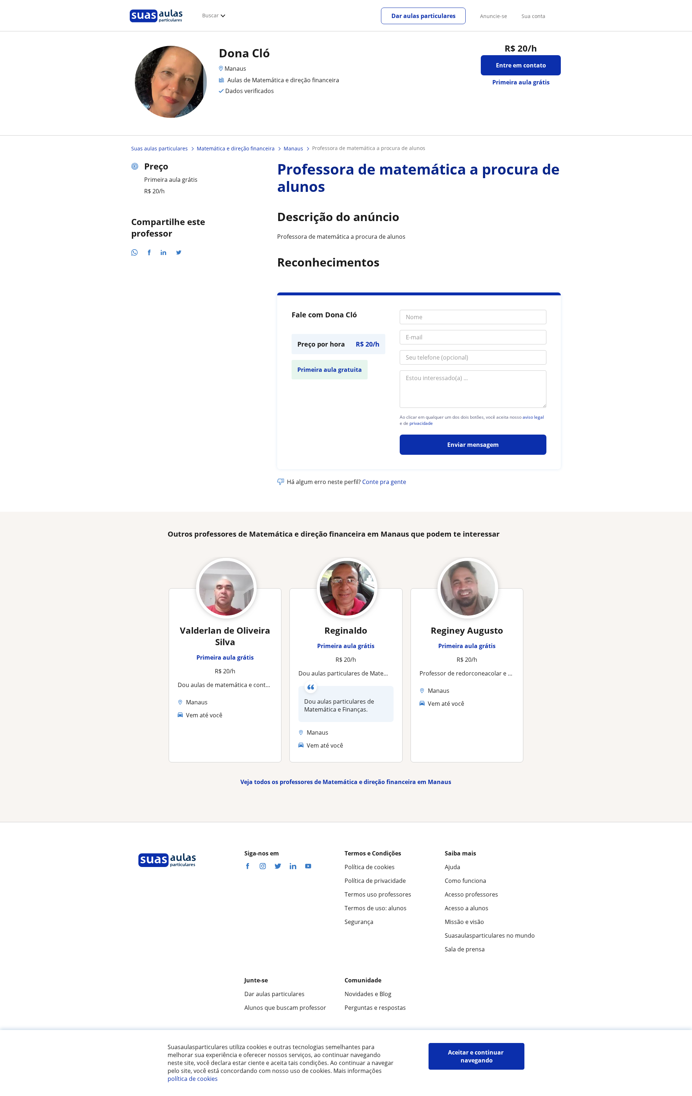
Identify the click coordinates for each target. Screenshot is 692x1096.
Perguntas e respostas (375, 1008)
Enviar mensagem (473, 445)
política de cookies (193, 1079)
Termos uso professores (378, 894)
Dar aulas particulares (423, 16)
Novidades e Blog (368, 994)
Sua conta (533, 16)
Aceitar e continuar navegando (476, 1056)
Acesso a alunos (466, 908)
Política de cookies (370, 867)
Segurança (359, 922)
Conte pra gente (384, 482)
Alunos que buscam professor (285, 1008)
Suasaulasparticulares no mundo (490, 935)
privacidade (421, 423)
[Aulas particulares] (156, 24)
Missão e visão (464, 922)
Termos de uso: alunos (376, 908)
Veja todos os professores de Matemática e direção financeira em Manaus (345, 782)
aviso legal (533, 417)
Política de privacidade (375, 881)
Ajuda (452, 867)
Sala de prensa (465, 949)
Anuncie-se (493, 16)
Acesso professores (471, 894)
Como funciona (465, 881)
